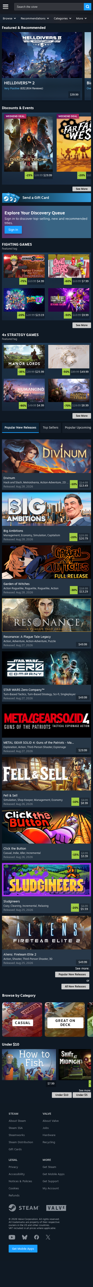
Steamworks (17, 1135)
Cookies (14, 1188)
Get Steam (49, 1167)
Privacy (13, 1167)
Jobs (46, 1128)
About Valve (51, 1120)
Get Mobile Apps (23, 1248)
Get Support (51, 1181)
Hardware (49, 1135)
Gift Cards (15, 1149)
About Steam (17, 1120)
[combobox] (49, 6)
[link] (28, 147)
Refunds (14, 1195)
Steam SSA (16, 1128)
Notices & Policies (20, 1181)
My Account (51, 1188)
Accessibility (17, 1174)
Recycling (49, 1142)
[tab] (20, 428)
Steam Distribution (21, 1142)
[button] (10, 18)
